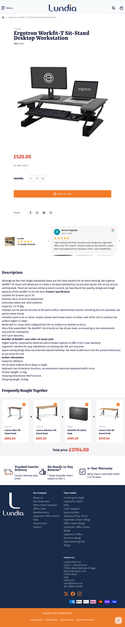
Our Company (40, 493)
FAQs (66, 505)
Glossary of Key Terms (76, 516)
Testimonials (40, 523)
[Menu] (7, 8)
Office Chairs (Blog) (74, 523)
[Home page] (3, 17)
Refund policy (51, 620)
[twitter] (66, 593)
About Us (38, 497)
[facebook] (73, 593)
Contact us (69, 557)
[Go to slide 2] (84, 255)
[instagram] (79, 593)
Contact (37, 527)
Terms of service (67, 620)
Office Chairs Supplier (45, 505)
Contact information (85, 620)
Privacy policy (37, 620)
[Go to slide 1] (63, 255)
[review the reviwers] (112, 230)
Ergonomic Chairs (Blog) (77, 519)
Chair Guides (70, 493)
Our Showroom (41, 501)
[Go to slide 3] (105, 255)
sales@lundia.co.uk (73, 583)
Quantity (18, 178)
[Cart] (121, 8)
